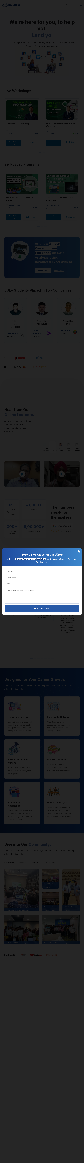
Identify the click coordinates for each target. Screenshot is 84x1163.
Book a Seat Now (42, 608)
